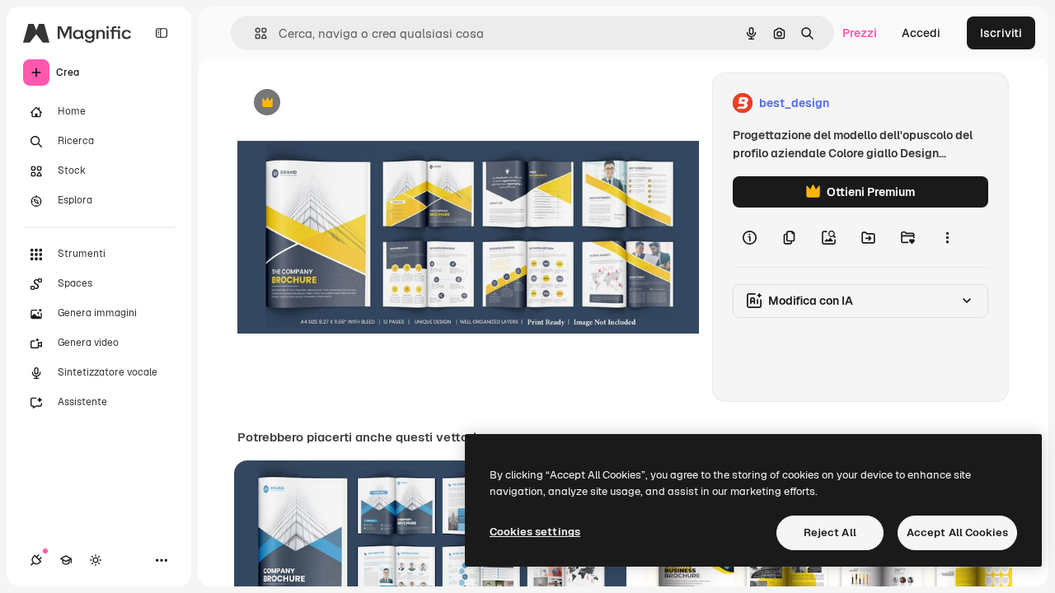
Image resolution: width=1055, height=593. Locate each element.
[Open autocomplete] (254, 33)
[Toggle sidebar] (161, 33)
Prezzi (859, 33)
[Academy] (66, 560)
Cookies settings (535, 532)
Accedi (921, 33)
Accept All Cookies (957, 532)
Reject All (830, 532)
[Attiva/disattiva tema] (95, 560)
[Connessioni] (36, 560)
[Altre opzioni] (947, 237)
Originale (346, 103)
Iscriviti (1001, 33)
